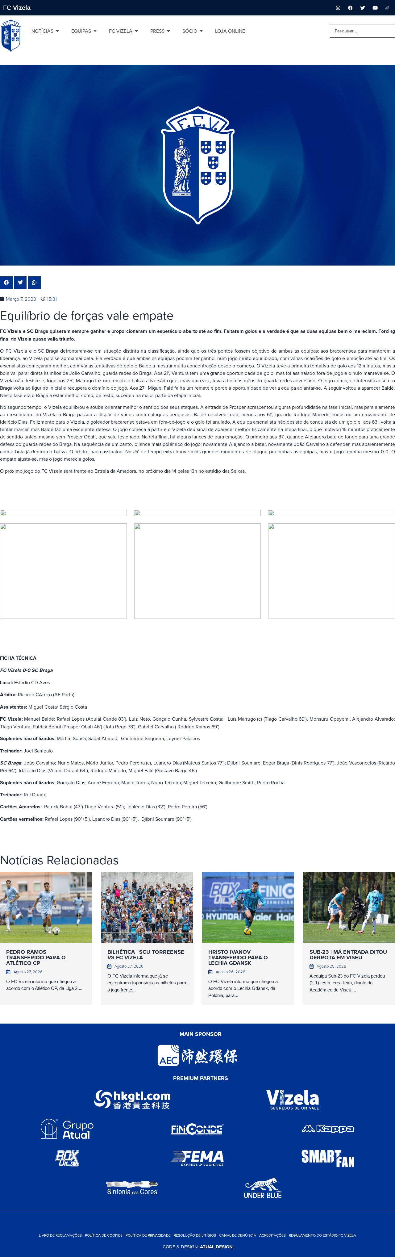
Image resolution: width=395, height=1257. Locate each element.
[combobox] (362, 31)
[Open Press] (168, 31)
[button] (6, 282)
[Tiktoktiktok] (387, 7)
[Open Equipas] (95, 31)
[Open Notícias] (57, 31)
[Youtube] (375, 7)
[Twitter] (362, 7)
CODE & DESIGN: (198, 1246)
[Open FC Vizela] (136, 31)
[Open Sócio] (201, 31)
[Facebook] (350, 7)
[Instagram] (338, 7)
